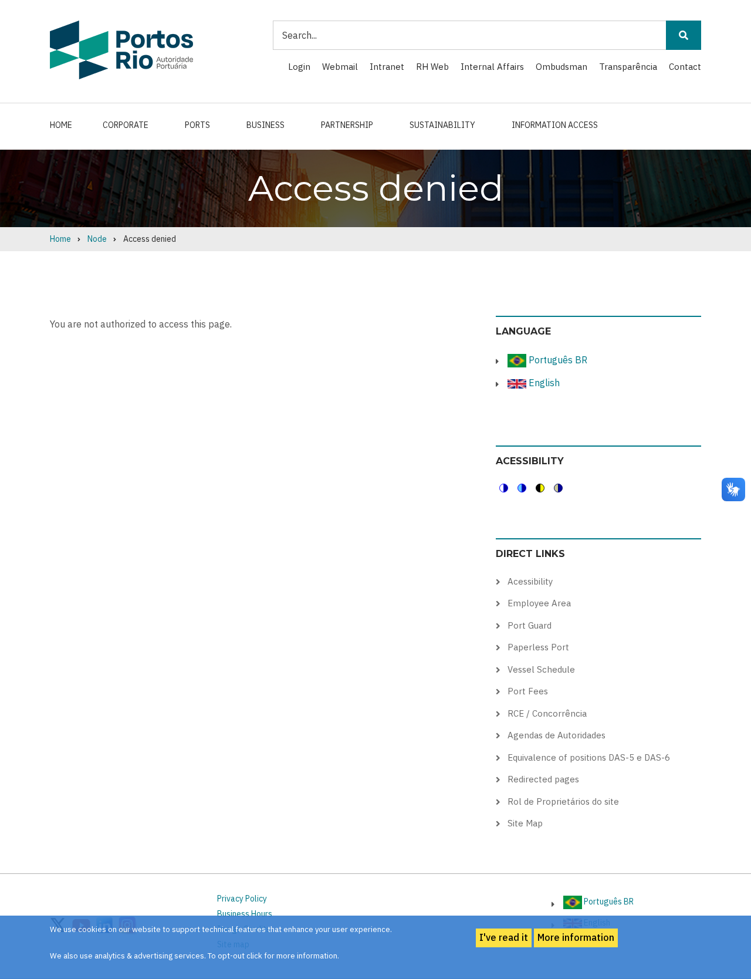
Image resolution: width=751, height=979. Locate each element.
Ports (197, 125)
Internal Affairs (492, 66)
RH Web (432, 66)
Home (61, 125)
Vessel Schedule (541, 669)
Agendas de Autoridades (556, 735)
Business (265, 125)
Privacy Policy (242, 898)
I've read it (503, 937)
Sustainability (442, 125)
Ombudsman (561, 66)
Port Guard (530, 625)
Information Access (555, 125)
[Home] (121, 49)
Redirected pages (543, 779)
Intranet (387, 66)
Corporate (125, 125)
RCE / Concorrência (547, 713)
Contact (685, 66)
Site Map (525, 823)
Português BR (556, 360)
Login (299, 66)
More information (575, 937)
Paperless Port (538, 647)
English (543, 383)
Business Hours (244, 914)
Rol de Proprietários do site (563, 801)
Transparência (628, 66)
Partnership (347, 125)
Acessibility (530, 581)
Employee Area (539, 603)
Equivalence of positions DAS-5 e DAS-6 (589, 757)
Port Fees (528, 691)
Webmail (340, 66)
